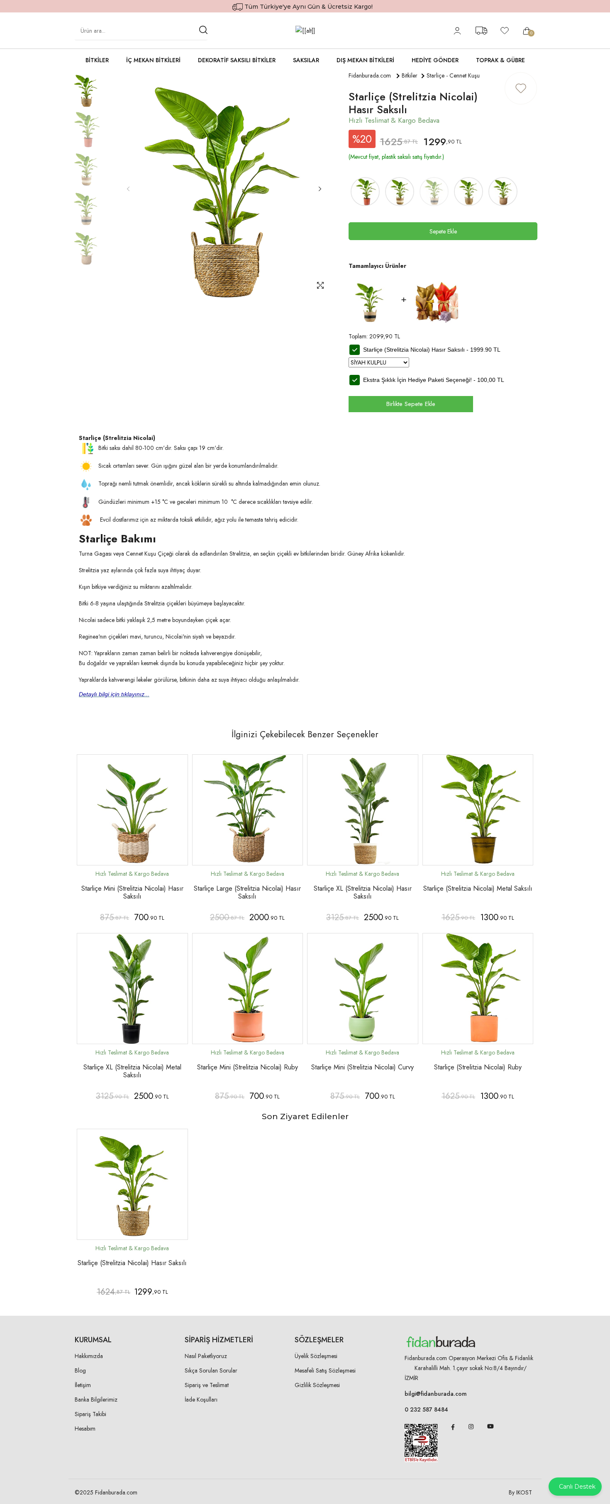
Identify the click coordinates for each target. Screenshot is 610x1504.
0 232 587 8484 (426, 1409)
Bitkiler (97, 60)
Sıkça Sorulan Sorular (211, 1370)
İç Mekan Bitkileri (153, 60)
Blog (80, 1370)
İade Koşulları (201, 1399)
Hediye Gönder (435, 60)
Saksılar (306, 60)
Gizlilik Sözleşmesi (317, 1385)
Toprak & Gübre (500, 60)
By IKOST (520, 1492)
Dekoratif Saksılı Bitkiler (237, 60)
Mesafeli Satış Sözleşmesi (325, 1370)
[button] (319, 189)
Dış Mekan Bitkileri (365, 60)
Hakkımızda (89, 1356)
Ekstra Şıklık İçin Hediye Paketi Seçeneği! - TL (433, 380)
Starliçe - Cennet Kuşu (453, 75)
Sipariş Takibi (90, 1414)
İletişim (83, 1385)
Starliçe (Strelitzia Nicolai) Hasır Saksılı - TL (431, 349)
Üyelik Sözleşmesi (316, 1356)
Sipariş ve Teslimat (207, 1385)
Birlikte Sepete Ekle (410, 403)
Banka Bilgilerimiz (96, 1399)
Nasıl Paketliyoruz (206, 1356)
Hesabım (85, 1428)
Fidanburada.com (370, 75)
